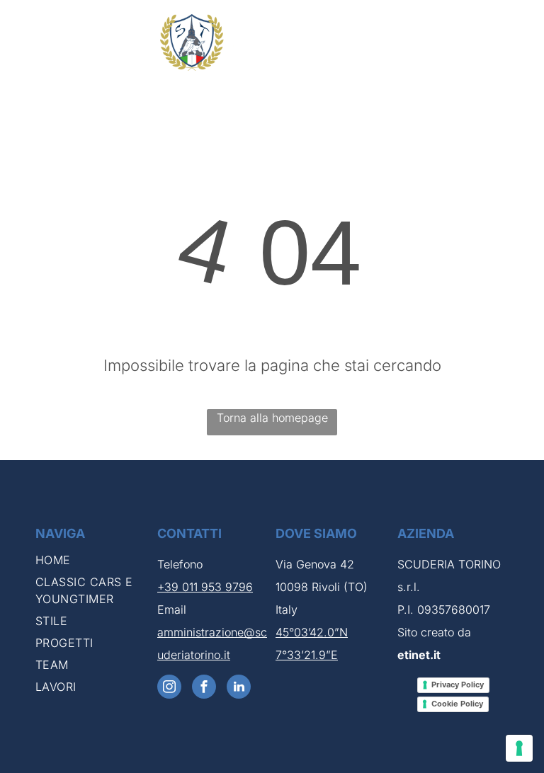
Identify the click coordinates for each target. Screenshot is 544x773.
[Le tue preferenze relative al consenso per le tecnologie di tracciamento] (519, 748)
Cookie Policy (457, 704)
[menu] (512, 42)
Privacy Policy (457, 684)
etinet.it (419, 655)
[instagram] (169, 688)
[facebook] (204, 688)
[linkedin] (239, 688)
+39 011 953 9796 (205, 587)
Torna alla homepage (272, 418)
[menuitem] (92, 562)
